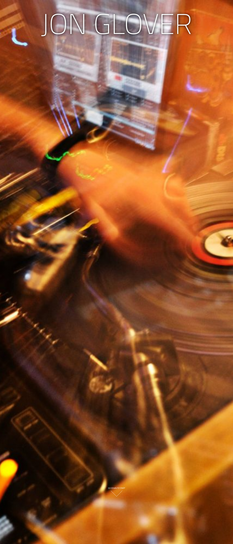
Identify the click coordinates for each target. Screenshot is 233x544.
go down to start (116, 488)
